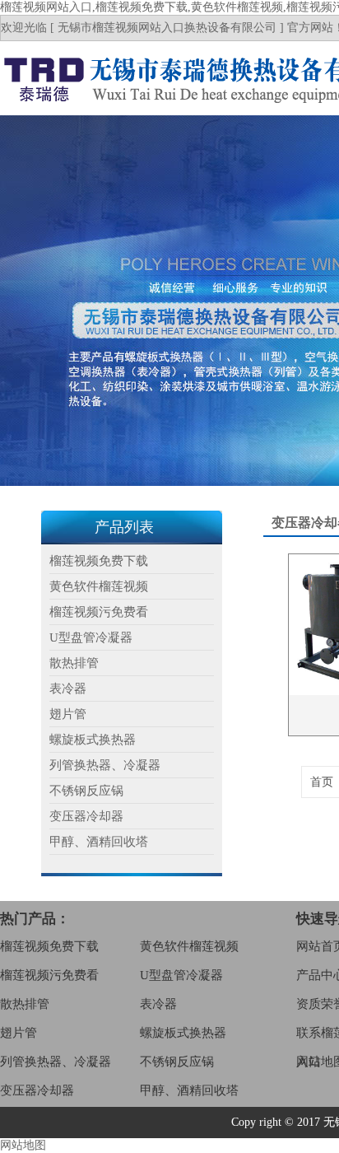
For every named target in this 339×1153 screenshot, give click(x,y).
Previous (29, 300)
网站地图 (23, 1145)
